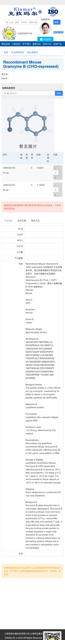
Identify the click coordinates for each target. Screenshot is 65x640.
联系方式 (47, 43)
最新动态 (36, 43)
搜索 (56, 22)
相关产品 (35, 220)
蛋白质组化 (32, 52)
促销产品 (57, 43)
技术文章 (22, 220)
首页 (6, 52)
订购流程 (16, 43)
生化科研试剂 (17, 52)
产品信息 (8, 220)
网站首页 (6, 43)
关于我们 (26, 43)
